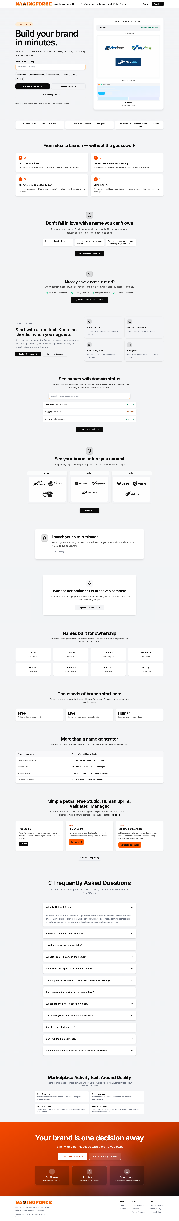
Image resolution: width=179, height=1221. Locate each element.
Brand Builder (59, 4)
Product (20, 79)
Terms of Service (157, 1205)
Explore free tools (26, 354)
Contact (123, 1209)
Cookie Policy (155, 1212)
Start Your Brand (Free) (89, 429)
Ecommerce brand (37, 74)
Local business (53, 74)
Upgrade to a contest (88, 608)
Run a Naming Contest (50, 95)
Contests (135, 1209)
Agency (65, 74)
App (74, 74)
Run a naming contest (105, 1156)
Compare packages (129, 845)
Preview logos (89, 510)
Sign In (145, 4)
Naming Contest (98, 4)
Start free (158, 4)
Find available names (88, 254)
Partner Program (138, 1212)
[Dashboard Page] (40, 4)
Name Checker (73, 4)
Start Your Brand (71, 1156)
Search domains (68, 86)
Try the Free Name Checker (91, 300)
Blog (122, 1205)
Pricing (123, 4)
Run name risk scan (55, 354)
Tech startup (21, 74)
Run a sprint (76, 842)
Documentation (137, 1205)
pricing (116, 815)
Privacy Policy (155, 1209)
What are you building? (25, 62)
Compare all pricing (89, 857)
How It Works (112, 4)
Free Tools (85, 4)
